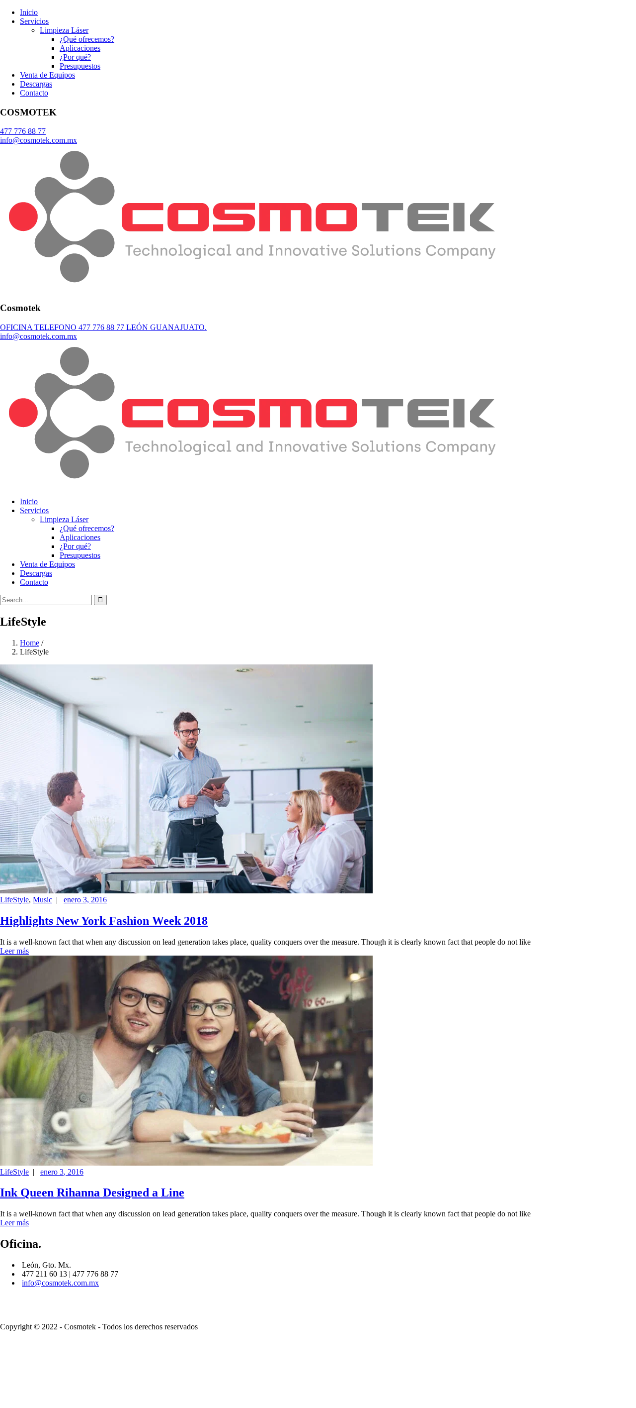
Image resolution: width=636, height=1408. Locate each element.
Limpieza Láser (64, 30)
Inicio (29, 12)
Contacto (34, 93)
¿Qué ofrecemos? (87, 39)
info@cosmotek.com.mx (60, 1283)
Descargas (36, 84)
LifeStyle (14, 899)
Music (42, 899)
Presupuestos (80, 66)
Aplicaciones (80, 48)
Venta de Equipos (47, 75)
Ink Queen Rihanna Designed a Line (92, 1192)
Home (29, 643)
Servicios (34, 21)
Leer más (14, 951)
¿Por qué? (75, 57)
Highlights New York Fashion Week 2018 (104, 920)
